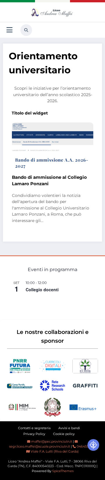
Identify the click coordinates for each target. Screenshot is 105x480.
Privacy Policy (34, 434)
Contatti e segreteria (34, 428)
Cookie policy (64, 434)
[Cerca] (26, 30)
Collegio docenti (42, 289)
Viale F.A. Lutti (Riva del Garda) (54, 451)
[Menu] (9, 30)
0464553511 (85, 446)
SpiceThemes (63, 471)
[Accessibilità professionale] (93, 445)
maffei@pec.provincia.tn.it (51, 441)
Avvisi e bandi (69, 428)
